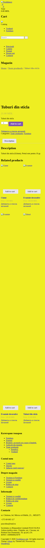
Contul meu (10, 463)
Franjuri (9, 440)
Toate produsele (15, 68)
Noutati (9, 51)
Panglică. (14, 449)
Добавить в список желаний (13, 131)
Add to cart (15, 124)
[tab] (9, 141)
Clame (3, 198)
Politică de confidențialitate (16, 499)
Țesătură (9, 28)
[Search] (26, 37)
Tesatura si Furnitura (14, 478)
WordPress (5, 543)
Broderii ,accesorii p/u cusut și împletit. (21, 443)
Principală (10, 46)
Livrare (9, 482)
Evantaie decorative (31, 198)
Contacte (9, 55)
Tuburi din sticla (30, 414)
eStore (10, 541)
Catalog (9, 49)
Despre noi (10, 53)
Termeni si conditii (13, 480)
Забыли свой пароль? (15, 468)
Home (3, 68)
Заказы (9, 466)
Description (9, 141)
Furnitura (9, 31)
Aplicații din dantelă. (14, 445)
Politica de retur (12, 484)
